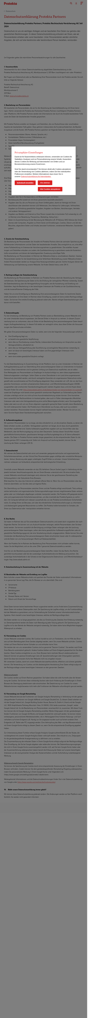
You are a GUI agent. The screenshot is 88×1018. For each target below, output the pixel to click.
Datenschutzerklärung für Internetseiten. (36, 176)
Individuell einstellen (25, 183)
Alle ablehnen (45, 183)
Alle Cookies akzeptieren (50, 189)
